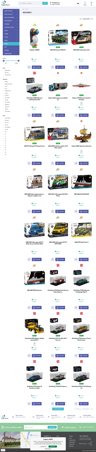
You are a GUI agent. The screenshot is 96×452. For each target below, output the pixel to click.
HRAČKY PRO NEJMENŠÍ (9, 17)
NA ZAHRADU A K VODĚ (9, 27)
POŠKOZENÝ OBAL (8, 53)
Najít (45, 3)
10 (83, 409)
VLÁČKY (6, 30)
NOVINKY (6, 43)
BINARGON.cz (94, 450)
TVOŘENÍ (6, 33)
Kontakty (71, 436)
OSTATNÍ (6, 37)
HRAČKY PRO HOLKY (8, 11)
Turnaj (70, 438)
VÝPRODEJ (6, 50)
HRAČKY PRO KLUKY (8, 14)
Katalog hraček (72, 442)
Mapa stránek (71, 444)
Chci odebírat (52, 427)
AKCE (5, 47)
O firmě (57, 436)
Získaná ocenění (72, 440)
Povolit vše (52, 446)
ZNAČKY (6, 40)
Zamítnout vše (43, 446)
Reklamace (71, 446)
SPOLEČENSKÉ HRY (8, 20)
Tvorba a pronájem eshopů (86, 450)
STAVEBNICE (6, 24)
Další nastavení (48, 448)
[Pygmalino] (24, 9)
